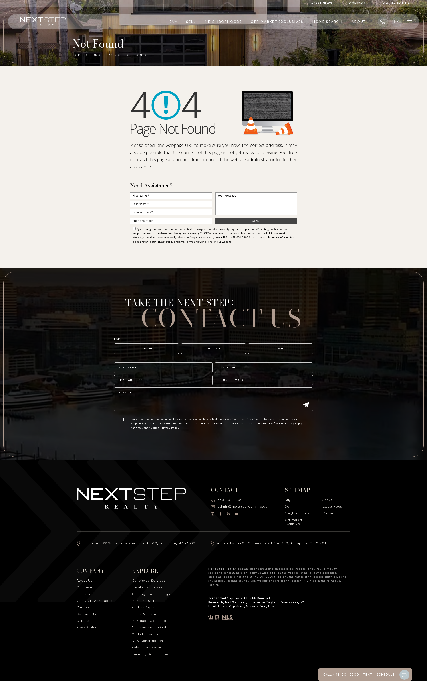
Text (367, 675)
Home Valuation (146, 614)
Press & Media (89, 627)
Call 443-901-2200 (341, 675)
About (359, 22)
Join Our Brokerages (95, 601)
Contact (328, 513)
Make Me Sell (143, 601)
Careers (83, 607)
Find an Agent (144, 607)
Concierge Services (149, 581)
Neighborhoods (223, 22)
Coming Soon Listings (151, 594)
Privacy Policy (165, 242)
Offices (83, 621)
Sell (191, 22)
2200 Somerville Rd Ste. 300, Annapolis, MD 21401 (282, 543)
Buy (173, 22)
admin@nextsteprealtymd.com (244, 506)
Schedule (385, 675)
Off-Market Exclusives (277, 22)
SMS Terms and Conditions (196, 242)
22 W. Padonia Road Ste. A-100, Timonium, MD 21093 (149, 543)
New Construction (147, 641)
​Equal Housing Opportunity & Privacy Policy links (241, 606)
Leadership (86, 594)
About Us (85, 581)
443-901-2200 (239, 237)
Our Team (85, 587)
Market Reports (145, 634)
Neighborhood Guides (151, 627)
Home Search (327, 22)
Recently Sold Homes (150, 654)
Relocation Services (149, 647)
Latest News (332, 506)
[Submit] (306, 405)
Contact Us (86, 614)
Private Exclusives (147, 587)
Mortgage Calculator (150, 621)
